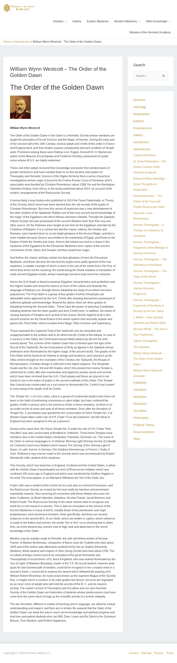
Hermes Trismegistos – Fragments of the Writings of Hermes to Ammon (150, 248)
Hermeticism (142, 149)
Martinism (140, 397)
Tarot (136, 439)
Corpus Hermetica (144, 155)
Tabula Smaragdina (145, 340)
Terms (170, 653)
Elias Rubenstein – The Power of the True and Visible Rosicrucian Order (149, 201)
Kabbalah (139, 382)
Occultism (140, 410)
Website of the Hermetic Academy (150, 32)
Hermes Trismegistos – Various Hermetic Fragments (147, 288)
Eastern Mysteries (98, 21)
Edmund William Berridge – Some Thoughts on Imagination (150, 184)
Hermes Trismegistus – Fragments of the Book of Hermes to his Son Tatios (148, 306)
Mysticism (140, 403)
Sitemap (146, 653)
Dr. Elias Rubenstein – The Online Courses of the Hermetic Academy (149, 167)
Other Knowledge (156, 21)
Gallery (76, 21)
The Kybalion (141, 347)
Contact (133, 653)
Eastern (138, 121)
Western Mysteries (125, 21)
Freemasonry (142, 128)
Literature (139, 389)
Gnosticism (141, 142)
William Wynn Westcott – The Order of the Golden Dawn (148, 359)
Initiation (58, 21)
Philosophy (140, 418)
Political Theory (144, 425)
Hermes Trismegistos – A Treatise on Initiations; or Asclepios (148, 230)
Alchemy (139, 100)
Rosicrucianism (143, 432)
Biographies (141, 114)
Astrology (139, 107)
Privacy (158, 653)
